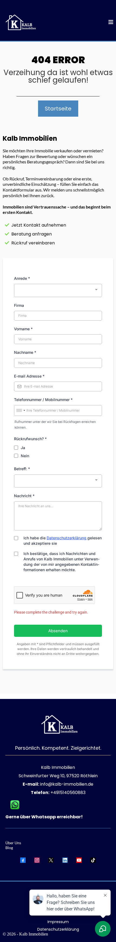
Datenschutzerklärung (66, 538)
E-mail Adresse (29, 376)
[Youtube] (79, 860)
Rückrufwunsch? (30, 438)
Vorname (23, 329)
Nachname (25, 352)
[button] (110, 22)
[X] (51, 860)
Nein (25, 455)
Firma (19, 305)
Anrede (22, 278)
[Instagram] (37, 860)
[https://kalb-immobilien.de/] (19, 22)
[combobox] (58, 290)
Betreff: (22, 468)
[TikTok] (93, 860)
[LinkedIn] (65, 860)
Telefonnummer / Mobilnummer (43, 399)
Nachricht (24, 495)
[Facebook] (23, 860)
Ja (23, 447)
